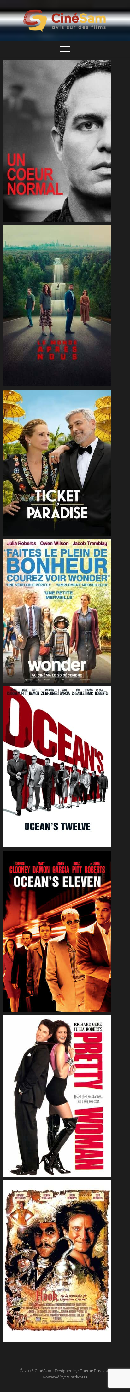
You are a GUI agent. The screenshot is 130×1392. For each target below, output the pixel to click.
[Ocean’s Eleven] (65, 931)
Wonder (18, 679)
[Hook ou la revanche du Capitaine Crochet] (65, 1261)
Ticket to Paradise (29, 532)
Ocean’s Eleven (26, 1009)
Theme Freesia (94, 1370)
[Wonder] (65, 611)
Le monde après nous (34, 383)
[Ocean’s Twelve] (65, 766)
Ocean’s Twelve (26, 844)
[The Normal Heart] (65, 141)
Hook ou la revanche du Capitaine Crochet (58, 1339)
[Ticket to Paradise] (65, 463)
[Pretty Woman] (65, 1096)
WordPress (77, 1377)
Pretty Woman (25, 1174)
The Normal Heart (29, 218)
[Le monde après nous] (65, 305)
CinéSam (43, 1370)
